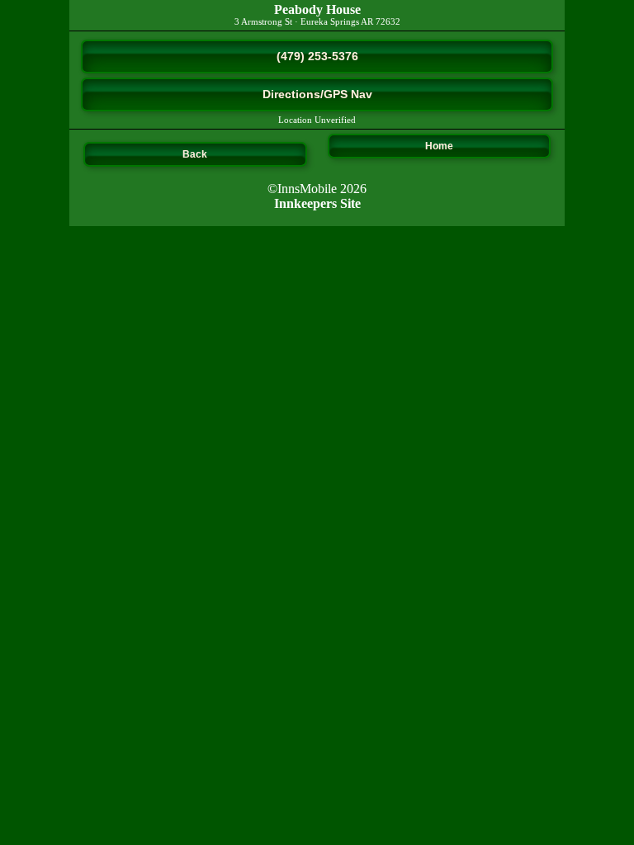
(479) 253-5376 (317, 56)
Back (194, 154)
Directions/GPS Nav (317, 94)
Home (439, 146)
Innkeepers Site (317, 203)
